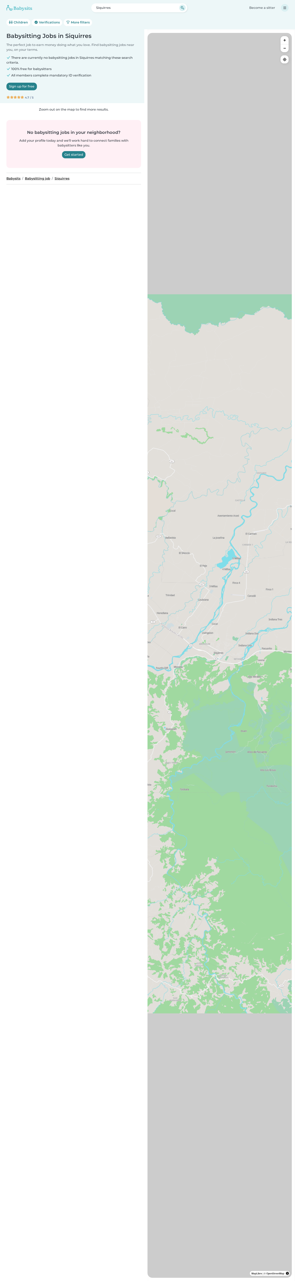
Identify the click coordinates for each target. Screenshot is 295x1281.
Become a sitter (262, 8)
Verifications (49, 22)
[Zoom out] (285, 48)
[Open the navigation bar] (285, 8)
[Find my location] (285, 59)
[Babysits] (19, 7)
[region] (220, 655)
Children (20, 22)
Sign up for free (21, 86)
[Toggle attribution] (287, 1273)
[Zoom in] (285, 40)
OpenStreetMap (275, 1273)
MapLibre (256, 1273)
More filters (80, 22)
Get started (73, 155)
